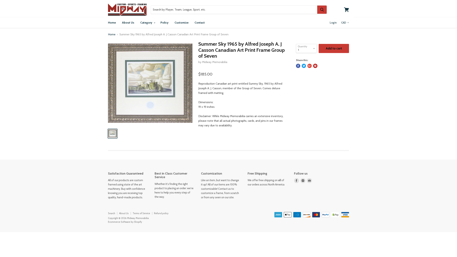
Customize (182, 22)
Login (333, 22)
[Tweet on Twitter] (304, 66)
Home (112, 22)
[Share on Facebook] (298, 66)
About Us (128, 22)
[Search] (322, 10)
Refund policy (161, 213)
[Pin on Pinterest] (315, 66)
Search (111, 213)
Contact (200, 22)
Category (146, 22)
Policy (164, 22)
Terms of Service (141, 213)
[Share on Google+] (309, 66)
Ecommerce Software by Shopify (125, 221)
